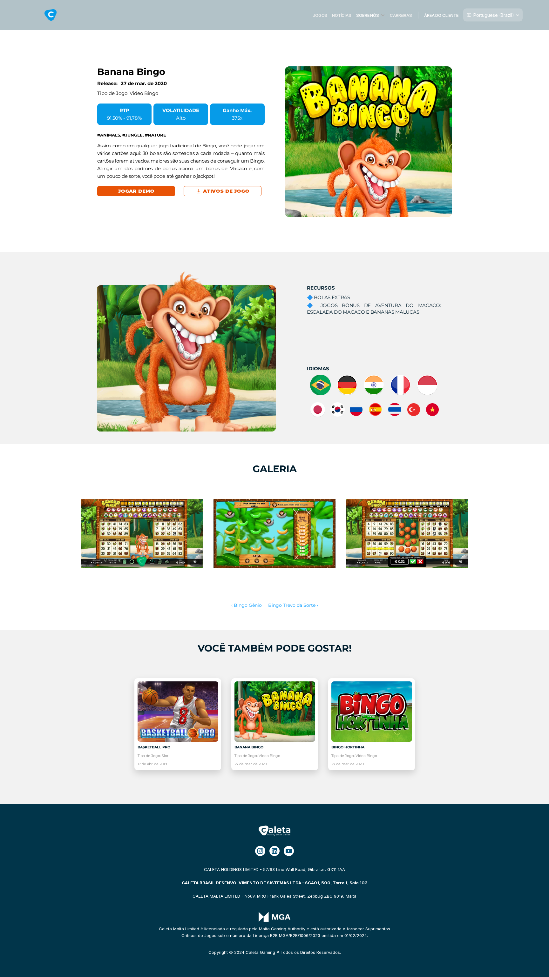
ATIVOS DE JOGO (226, 191)
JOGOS (320, 14)
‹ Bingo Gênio (246, 605)
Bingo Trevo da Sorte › (293, 605)
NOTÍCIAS (341, 14)
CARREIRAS (401, 14)
